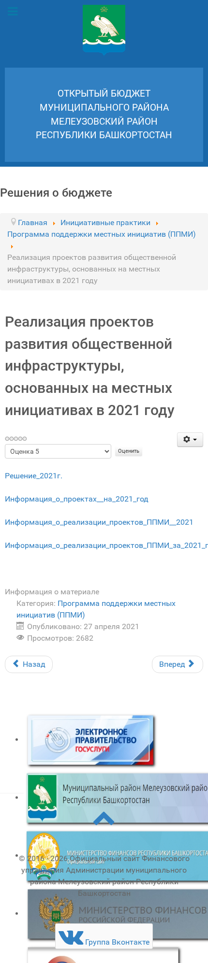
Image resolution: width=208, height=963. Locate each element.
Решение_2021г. (33, 475)
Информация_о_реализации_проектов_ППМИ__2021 (99, 522)
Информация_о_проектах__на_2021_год (77, 498)
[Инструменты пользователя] (190, 439)
